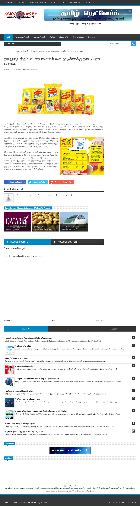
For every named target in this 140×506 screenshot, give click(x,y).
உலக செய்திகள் (39, 37)
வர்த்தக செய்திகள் (31, 69)
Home (9, 2)
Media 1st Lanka (58, 2)
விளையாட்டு (63, 37)
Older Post (99, 321)
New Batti (75, 2)
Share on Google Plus (63, 182)
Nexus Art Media (38, 2)
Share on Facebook (17, 182)
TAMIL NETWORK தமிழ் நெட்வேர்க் (35, 503)
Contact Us (89, 2)
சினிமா (52, 37)
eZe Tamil (21, 2)
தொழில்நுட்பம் (78, 37)
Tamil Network (130, 503)
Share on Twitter (39, 182)
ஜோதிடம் (91, 37)
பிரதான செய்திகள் (22, 37)
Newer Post (8, 321)
